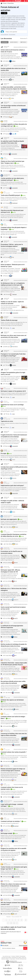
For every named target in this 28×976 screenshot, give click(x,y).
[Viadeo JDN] (20, 971)
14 (21, 920)
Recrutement (22, 956)
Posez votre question (11, 31)
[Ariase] (7, 974)
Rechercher (23, 38)
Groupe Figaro (12, 958)
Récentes (5, 42)
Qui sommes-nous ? (7, 956)
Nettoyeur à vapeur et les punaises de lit (13, 391)
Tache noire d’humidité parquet (10, 195)
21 (8, 923)
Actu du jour (5, 945)
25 (11, 923)
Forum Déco (11, 3)
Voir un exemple (23, 945)
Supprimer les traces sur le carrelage (12, 404)
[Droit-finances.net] (20, 968)
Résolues (24, 42)
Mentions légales (5, 958)
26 (14, 923)
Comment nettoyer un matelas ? (11, 821)
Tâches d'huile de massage (9, 320)
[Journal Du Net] (20, 965)
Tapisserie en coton (7, 421)
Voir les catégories (4, 34)
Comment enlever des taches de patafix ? (14, 752)
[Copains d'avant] (7, 971)
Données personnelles (6, 957)
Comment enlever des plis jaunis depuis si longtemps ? (11, 932)
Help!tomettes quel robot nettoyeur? (12, 485)
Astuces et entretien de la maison (20, 47)
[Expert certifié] (15, 134)
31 (17, 923)
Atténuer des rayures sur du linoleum (12, 700)
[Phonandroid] (20, 974)
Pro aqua (3, 453)
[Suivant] (26, 920)
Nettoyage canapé (6, 833)
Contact (13, 956)
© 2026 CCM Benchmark (21, 958)
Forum (5, 3)
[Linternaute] (7, 968)
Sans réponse (14, 42)
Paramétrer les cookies (16, 957)
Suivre (5, 13)
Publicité (17, 956)
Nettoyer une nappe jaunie (9, 519)
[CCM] (7, 965)
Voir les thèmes (12, 34)
